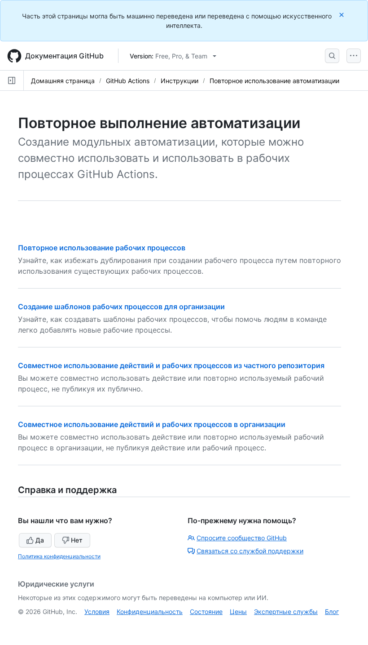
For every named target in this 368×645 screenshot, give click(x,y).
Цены (238, 611)
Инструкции (179, 81)
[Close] (342, 14)
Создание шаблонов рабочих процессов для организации (121, 306)
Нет (77, 540)
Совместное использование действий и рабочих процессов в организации (151, 424)
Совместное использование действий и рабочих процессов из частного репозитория (171, 365)
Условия (97, 611)
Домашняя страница (63, 81)
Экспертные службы (286, 611)
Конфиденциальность (150, 611)
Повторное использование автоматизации (274, 81)
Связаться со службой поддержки (250, 551)
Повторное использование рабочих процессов (101, 247)
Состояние (206, 611)
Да (39, 540)
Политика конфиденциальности (59, 556)
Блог (332, 611)
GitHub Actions (127, 81)
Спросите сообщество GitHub (242, 538)
